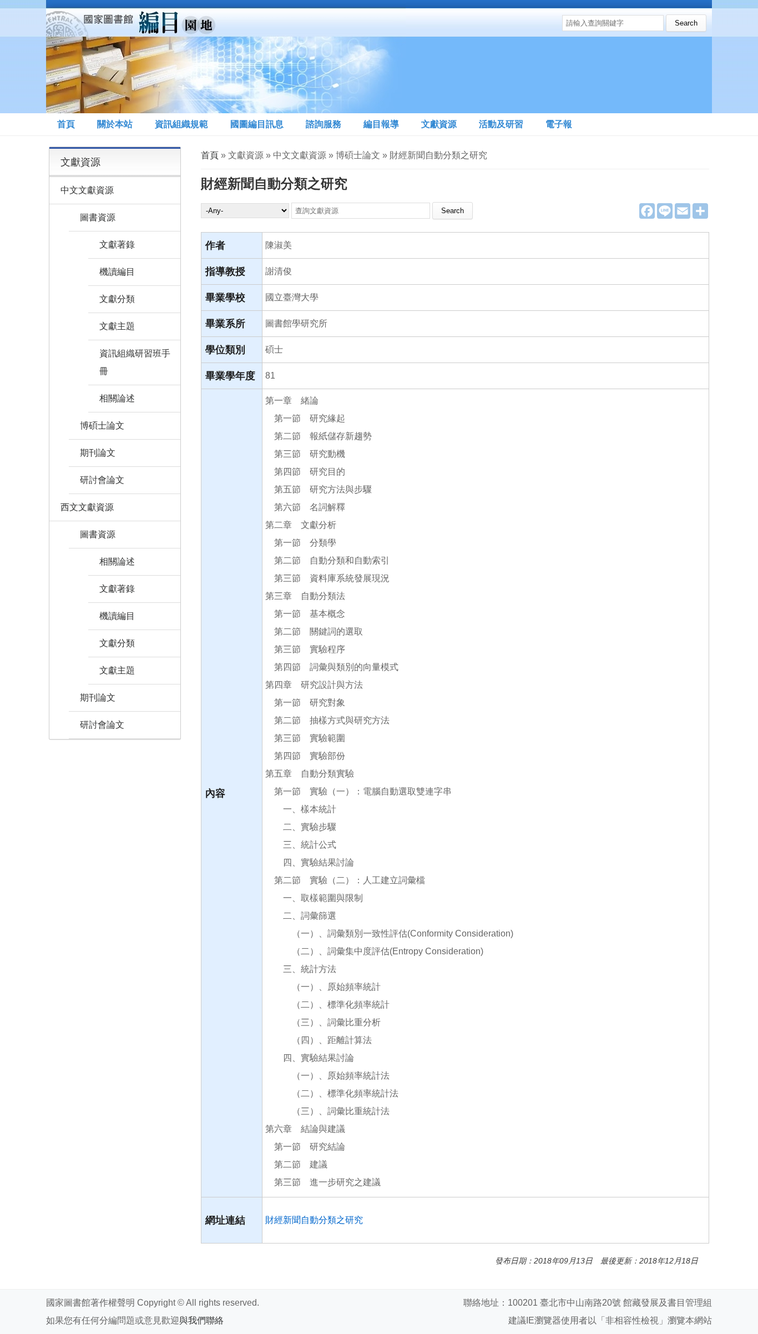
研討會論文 (102, 480)
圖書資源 (97, 217)
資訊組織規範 (181, 124)
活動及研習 (501, 124)
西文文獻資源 (87, 507)
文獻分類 (117, 299)
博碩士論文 (102, 425)
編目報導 (381, 124)
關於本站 (115, 124)
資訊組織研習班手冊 (134, 362)
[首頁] (226, 56)
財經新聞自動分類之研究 (314, 1220)
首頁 (66, 124)
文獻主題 (117, 326)
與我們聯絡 (201, 1320)
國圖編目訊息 (257, 124)
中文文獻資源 (87, 190)
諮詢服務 (323, 124)
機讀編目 (117, 271)
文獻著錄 (117, 244)
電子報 (558, 124)
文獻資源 (439, 124)
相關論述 (117, 398)
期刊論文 (97, 452)
